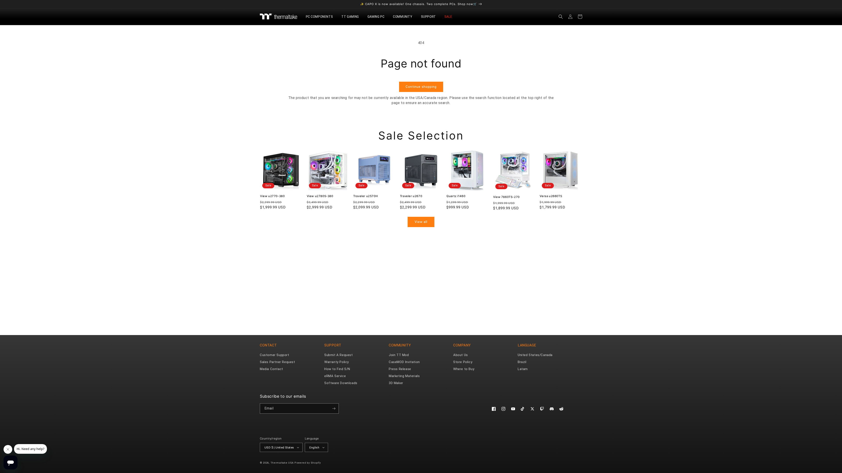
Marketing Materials (404, 376)
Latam (523, 369)
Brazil (522, 362)
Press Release (400, 369)
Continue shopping (421, 87)
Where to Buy (463, 369)
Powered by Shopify (307, 462)
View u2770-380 (272, 196)
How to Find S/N (337, 369)
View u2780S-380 (320, 196)
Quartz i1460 (455, 196)
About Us (460, 355)
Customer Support (274, 355)
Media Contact (271, 369)
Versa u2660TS (551, 196)
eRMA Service (335, 376)
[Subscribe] (334, 408)
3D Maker (396, 383)
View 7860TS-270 (506, 197)
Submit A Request (338, 355)
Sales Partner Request (277, 362)
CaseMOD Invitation (404, 362)
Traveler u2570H (365, 196)
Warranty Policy (336, 362)
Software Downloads (340, 383)
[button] (321, 16)
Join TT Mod (399, 355)
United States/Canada (535, 355)
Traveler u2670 (411, 196)
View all (421, 222)
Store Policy (462, 362)
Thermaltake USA (282, 462)
